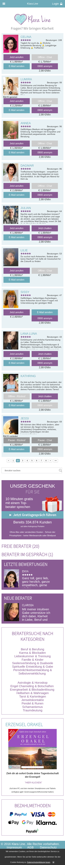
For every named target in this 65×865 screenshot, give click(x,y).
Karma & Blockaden (32, 652)
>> (56, 461)
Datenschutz (48, 847)
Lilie (24, 250)
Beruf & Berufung (32, 649)
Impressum (14, 847)
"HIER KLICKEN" (33, 782)
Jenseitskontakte (32, 700)
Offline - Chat (45, 57)
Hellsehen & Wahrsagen (32, 693)
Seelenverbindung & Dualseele (32, 663)
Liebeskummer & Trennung (32, 656)
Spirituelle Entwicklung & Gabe (32, 666)
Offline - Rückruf (16, 396)
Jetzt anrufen (16, 57)
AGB (30, 847)
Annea (26, 123)
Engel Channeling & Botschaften (32, 686)
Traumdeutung (32, 710)
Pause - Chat (45, 440)
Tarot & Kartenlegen (32, 696)
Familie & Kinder (33, 659)
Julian (26, 208)
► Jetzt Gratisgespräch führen (32, 514)
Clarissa (28, 605)
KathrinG (28, 376)
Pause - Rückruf (16, 440)
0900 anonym (44, 66)
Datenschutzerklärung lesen (38, 862)
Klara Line (32, 3)
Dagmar (27, 165)
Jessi (25, 418)
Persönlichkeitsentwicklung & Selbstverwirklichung (32, 671)
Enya (25, 571)
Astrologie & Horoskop (32, 682)
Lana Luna (29, 333)
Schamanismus (32, 707)
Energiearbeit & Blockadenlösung (32, 689)
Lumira (26, 79)
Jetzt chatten (45, 228)
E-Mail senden (16, 66)
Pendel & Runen (32, 703)
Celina (26, 36)
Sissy (25, 292)
